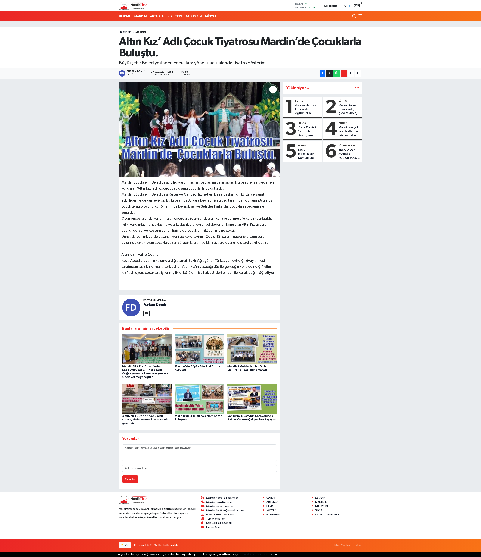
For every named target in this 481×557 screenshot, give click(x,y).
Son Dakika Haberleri (219, 522)
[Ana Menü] (359, 16)
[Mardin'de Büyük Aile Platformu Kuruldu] (199, 349)
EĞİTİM (299, 101)
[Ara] (354, 16)
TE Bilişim (356, 545)
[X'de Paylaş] (329, 73)
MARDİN (140, 16)
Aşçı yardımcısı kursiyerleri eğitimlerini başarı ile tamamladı (305, 109)
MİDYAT (210, 16)
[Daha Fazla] (344, 73)
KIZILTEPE (175, 16)
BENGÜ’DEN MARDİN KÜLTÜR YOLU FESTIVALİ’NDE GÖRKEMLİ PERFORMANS (348, 154)
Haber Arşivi (213, 527)
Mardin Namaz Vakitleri (220, 506)
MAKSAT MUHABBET (328, 514)
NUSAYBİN (194, 16)
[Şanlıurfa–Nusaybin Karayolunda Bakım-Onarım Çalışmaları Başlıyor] (252, 398)
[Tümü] (357, 88)
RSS (126, 545)
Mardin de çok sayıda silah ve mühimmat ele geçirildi (348, 132)
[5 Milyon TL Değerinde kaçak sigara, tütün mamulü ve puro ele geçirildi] (147, 398)
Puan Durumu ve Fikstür (220, 514)
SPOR (318, 510)
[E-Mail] (146, 313)
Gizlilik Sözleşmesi (254, 554)
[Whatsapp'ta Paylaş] (336, 73)
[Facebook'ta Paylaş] (322, 73)
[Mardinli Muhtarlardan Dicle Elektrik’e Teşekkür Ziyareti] (252, 349)
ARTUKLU (157, 16)
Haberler (125, 32)
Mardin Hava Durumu (219, 502)
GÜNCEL (343, 123)
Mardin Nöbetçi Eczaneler (222, 497)
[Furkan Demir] (131, 307)
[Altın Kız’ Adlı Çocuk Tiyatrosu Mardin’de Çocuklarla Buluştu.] (199, 129)
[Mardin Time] (133, 6)
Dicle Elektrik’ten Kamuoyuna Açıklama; (306, 154)
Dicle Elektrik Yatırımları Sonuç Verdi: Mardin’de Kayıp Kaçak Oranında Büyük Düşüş (307, 132)
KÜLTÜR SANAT (346, 145)
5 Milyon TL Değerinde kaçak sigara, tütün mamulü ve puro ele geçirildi (145, 419)
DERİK (269, 506)
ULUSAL (125, 16)
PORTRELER (273, 514)
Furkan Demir (154, 305)
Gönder (130, 479)
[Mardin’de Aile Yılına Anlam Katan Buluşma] (199, 398)
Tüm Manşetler (215, 518)
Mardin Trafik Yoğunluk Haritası (225, 510)
